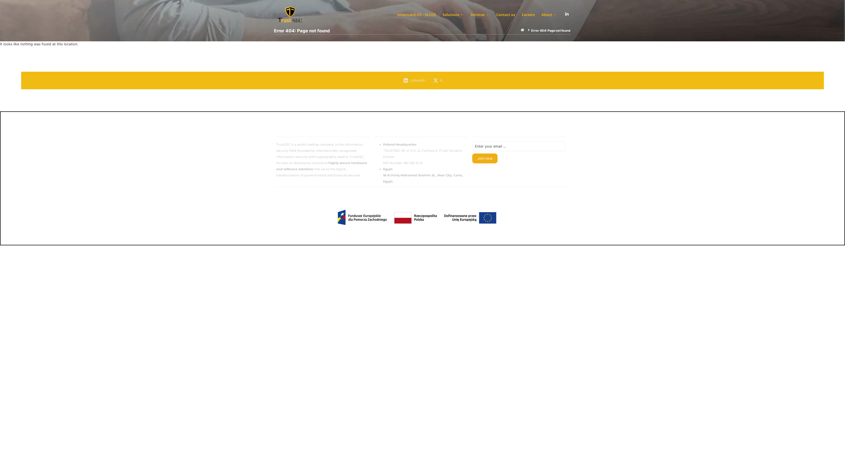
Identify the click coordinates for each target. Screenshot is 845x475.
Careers (528, 14)
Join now (484, 158)
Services (478, 14)
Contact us (505, 14)
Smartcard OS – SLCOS (416, 14)
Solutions (451, 14)
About (547, 14)
